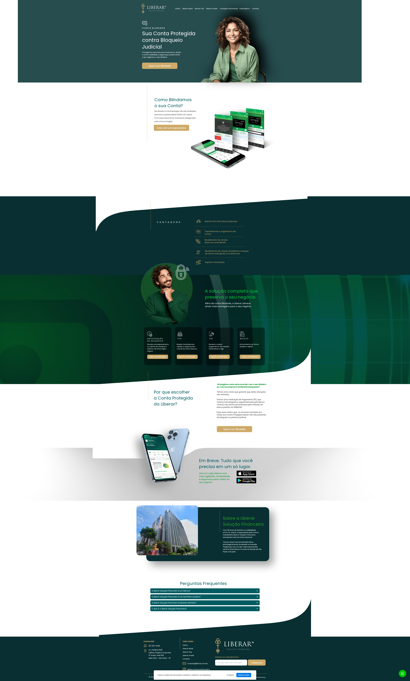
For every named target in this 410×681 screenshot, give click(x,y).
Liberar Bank (187, 8)
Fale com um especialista (171, 127)
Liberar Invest (211, 8)
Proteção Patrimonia (228, 8)
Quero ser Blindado (160, 65)
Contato (255, 8)
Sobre (177, 8)
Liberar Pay (199, 8)
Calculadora (244, 8)
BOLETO (262, 156)
